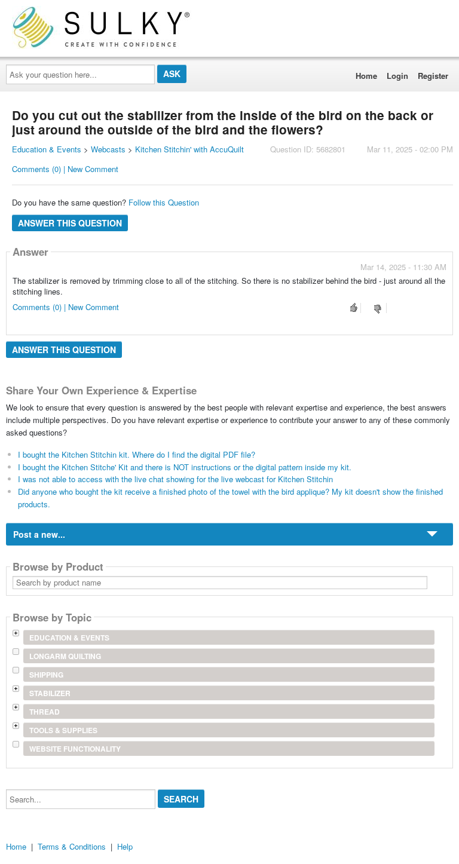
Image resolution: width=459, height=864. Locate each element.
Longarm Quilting (65, 656)
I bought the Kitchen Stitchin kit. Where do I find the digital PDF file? (136, 454)
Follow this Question (163, 202)
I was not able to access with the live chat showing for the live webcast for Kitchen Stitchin (175, 479)
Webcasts (108, 149)
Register (433, 75)
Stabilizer (50, 693)
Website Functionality (75, 748)
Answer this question (70, 223)
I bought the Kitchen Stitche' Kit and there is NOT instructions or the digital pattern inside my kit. (184, 467)
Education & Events (46, 149)
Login (397, 75)
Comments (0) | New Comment (65, 168)
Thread (44, 711)
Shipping (46, 674)
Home (366, 75)
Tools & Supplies (63, 730)
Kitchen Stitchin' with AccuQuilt (189, 149)
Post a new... (39, 534)
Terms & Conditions (72, 846)
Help (125, 846)
